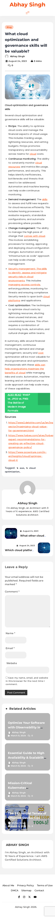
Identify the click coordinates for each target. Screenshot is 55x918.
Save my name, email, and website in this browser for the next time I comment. (27, 681)
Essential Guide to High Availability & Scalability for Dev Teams (27, 757)
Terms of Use (45, 885)
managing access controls (24, 284)
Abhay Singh (27, 4)
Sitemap (26, 890)
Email (10, 648)
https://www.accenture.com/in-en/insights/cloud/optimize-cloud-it (27, 456)
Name (10, 633)
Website (11, 663)
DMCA (14, 890)
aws (22, 468)
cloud (33, 153)
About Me (8, 885)
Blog (9, 27)
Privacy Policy (25, 885)
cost (41, 352)
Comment (12, 591)
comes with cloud (34, 236)
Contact (39, 890)
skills (44, 199)
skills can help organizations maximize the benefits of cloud (25, 368)
